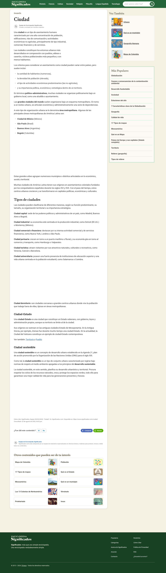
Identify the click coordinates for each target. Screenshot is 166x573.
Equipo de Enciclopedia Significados (30, 442)
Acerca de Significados (119, 547)
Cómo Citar (137, 543)
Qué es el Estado (67, 472)
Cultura (60, 4)
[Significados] (30, 540)
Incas (63, 501)
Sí (39, 430)
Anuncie (114, 552)
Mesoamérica (20, 482)
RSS (134, 552)
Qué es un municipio (69, 482)
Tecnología (116, 4)
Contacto (114, 556)
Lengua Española (102, 4)
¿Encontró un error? (140, 556)
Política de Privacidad (140, 547)
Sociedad (69, 4)
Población (65, 462)
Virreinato (65, 492)
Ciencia (51, 4)
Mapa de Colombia (22, 462)
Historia (42, 4)
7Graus (24, 565)
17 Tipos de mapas (23, 472)
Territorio (30, 339)
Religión (79, 4)
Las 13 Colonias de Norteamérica (28, 492)
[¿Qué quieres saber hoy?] (152, 4)
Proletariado (20, 501)
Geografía (17, 13)
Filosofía (89, 4)
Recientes (136, 538)
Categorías (115, 543)
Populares (114, 538)
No (44, 430)
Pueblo (39, 339)
